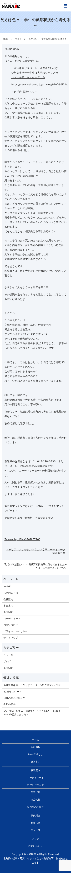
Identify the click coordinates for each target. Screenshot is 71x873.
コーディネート (11, 618)
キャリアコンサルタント (20, 549)
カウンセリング (35, 784)
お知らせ (35, 822)
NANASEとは (10, 592)
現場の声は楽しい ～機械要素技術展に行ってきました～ (35, 564)
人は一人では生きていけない (51, 567)
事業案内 (8, 605)
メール (13, 466)
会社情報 (35, 747)
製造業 (61, 553)
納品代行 (35, 799)
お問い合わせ (10, 624)
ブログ (18, 39)
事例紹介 (8, 611)
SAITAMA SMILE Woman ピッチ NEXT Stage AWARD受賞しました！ (32, 712)
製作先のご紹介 (35, 806)
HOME (5, 39)
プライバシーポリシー (15, 631)
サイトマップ (10, 637)
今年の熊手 (9, 704)
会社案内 (8, 599)
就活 (55, 553)
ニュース (8, 655)
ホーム (35, 739)
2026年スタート (12, 691)
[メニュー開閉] (65, 6)
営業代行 (35, 792)
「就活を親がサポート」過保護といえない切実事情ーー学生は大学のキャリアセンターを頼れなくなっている (34, 72)
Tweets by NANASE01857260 (22, 539)
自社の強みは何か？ (14, 697)
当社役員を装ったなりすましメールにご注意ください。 (33, 685)
